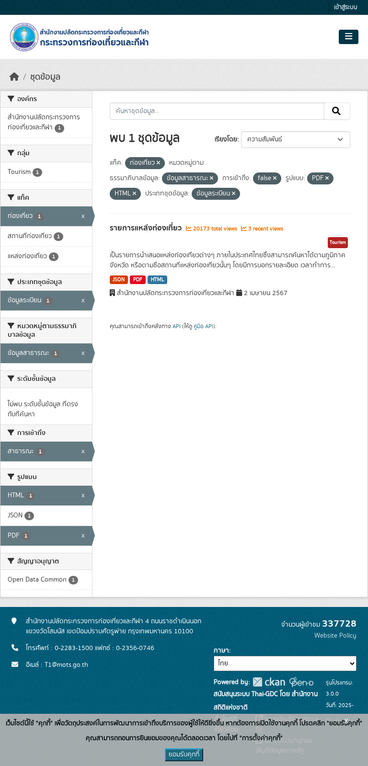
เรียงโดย (226, 139)
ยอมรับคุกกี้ (184, 754)
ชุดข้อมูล (45, 77)
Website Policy (335, 635)
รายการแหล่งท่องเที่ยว (147, 228)
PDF (137, 280)
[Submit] (337, 111)
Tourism (338, 242)
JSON (119, 280)
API (176, 326)
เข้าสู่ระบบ (345, 7)
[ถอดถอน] (158, 163)
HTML (157, 280)
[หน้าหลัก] (14, 77)
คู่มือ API (203, 326)
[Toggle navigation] (348, 37)
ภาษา (221, 650)
